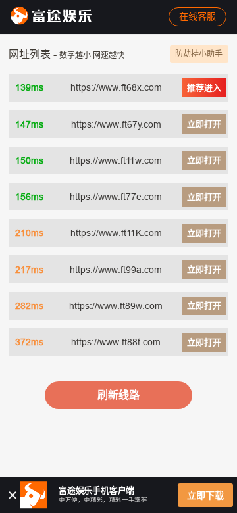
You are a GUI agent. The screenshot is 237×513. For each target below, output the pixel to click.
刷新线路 (118, 395)
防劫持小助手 (199, 54)
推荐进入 (204, 87)
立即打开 (204, 123)
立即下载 (205, 495)
